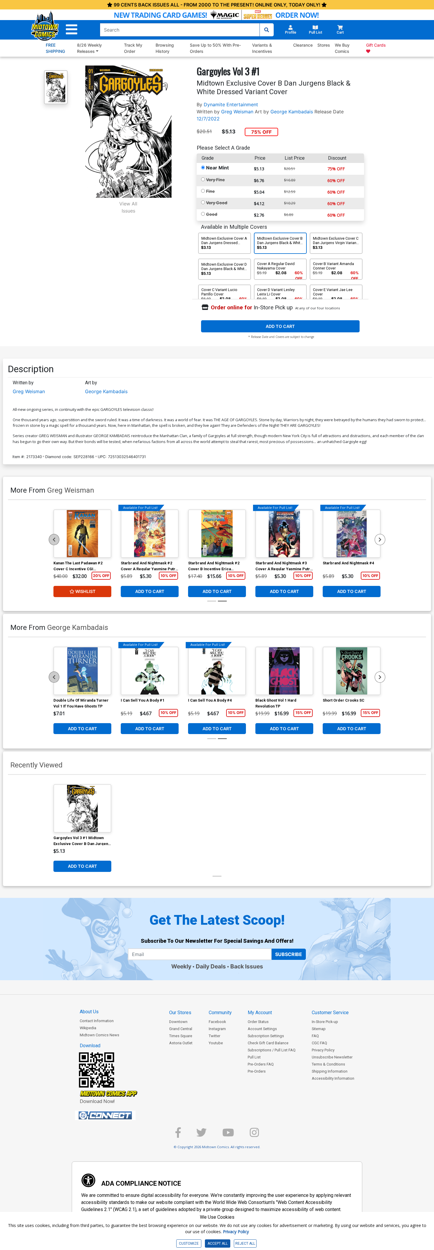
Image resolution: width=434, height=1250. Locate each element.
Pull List (254, 1057)
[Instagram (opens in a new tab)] (254, 1135)
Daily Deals (211, 966)
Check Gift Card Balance (268, 1043)
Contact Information (97, 1021)
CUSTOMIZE (189, 1243)
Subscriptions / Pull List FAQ (272, 1050)
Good (211, 214)
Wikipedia (88, 1028)
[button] (71, 29)
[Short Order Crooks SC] (352, 671)
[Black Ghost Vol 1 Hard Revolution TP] (284, 671)
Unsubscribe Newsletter (332, 1057)
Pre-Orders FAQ (261, 1064)
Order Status (258, 1021)
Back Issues (246, 966)
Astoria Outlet (180, 1043)
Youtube (216, 1043)
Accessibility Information (333, 1078)
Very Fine (215, 179)
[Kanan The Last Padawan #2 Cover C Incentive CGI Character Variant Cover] (82, 533)
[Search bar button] (267, 29)
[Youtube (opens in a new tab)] (228, 1135)
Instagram (217, 1029)
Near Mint (217, 168)
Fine (210, 191)
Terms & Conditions (328, 1064)
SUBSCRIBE (288, 954)
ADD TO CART (280, 326)
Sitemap (319, 1029)
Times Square (180, 1036)
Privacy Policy (323, 1050)
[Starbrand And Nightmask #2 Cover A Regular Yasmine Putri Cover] (150, 533)
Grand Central (180, 1029)
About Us (89, 1011)
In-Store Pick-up (325, 1021)
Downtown (178, 1021)
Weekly (181, 966)
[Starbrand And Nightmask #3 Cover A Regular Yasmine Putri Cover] (284, 533)
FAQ (315, 1036)
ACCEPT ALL (218, 1243)
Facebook (217, 1021)
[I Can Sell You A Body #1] (150, 671)
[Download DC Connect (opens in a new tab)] (116, 1115)
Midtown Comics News (99, 1035)
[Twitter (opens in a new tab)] (201, 1135)
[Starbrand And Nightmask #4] (352, 533)
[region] (54, 539)
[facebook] (178, 1135)
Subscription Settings (266, 1036)
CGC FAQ (319, 1043)
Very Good (216, 202)
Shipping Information (329, 1071)
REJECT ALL (245, 1243)
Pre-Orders (257, 1071)
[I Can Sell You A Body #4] (217, 671)
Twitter (214, 1036)
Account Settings (262, 1029)
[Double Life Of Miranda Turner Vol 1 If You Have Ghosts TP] (82, 671)
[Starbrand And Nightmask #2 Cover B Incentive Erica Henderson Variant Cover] (217, 533)
